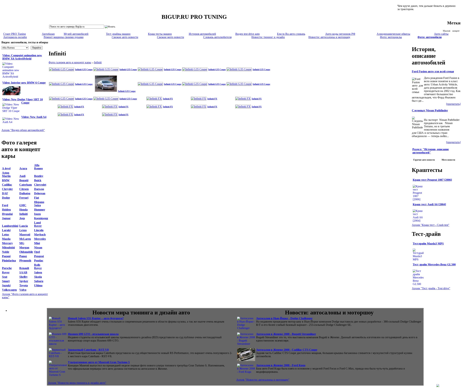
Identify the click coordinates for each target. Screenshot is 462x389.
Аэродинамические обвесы (393, 33)
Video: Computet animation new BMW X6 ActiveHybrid (22, 57)
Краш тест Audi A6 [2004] (429, 204)
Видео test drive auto (247, 33)
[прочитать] (453, 103)
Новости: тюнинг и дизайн (268, 37)
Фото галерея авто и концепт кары (70, 62)
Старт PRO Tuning (14, 33)
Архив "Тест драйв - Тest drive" (431, 288)
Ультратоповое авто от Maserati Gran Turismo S (99, 362)
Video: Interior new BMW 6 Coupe (24, 82)
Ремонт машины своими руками (64, 37)
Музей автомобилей (76, 33)
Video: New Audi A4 (33, 116)
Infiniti (98, 62)
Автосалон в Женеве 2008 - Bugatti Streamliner (286, 334)
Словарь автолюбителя (217, 37)
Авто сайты (441, 33)
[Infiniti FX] (154, 98)
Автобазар (48, 33)
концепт (455, 31)
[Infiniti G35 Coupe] (62, 69)
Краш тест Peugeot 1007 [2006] (432, 179)
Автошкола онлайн (15, 37)
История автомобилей (202, 33)
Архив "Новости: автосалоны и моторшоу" (262, 379)
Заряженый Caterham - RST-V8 (88, 349)
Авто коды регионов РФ (340, 33)
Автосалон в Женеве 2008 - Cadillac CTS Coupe (286, 349)
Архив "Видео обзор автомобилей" (23, 130)
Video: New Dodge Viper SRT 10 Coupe (22, 101)
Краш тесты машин (160, 33)
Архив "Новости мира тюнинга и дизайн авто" (77, 382)
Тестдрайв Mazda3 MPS (428, 243)
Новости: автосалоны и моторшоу (329, 37)
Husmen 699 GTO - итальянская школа (93, 334)
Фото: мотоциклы (391, 37)
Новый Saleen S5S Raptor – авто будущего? (96, 318)
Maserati (446, 31)
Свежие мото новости (170, 37)
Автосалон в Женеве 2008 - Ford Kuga (280, 365)
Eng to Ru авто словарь (291, 33)
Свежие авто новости (125, 37)
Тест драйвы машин (118, 33)
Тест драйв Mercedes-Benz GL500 (434, 264)
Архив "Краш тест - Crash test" (430, 224)
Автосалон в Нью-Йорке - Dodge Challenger (284, 318)
